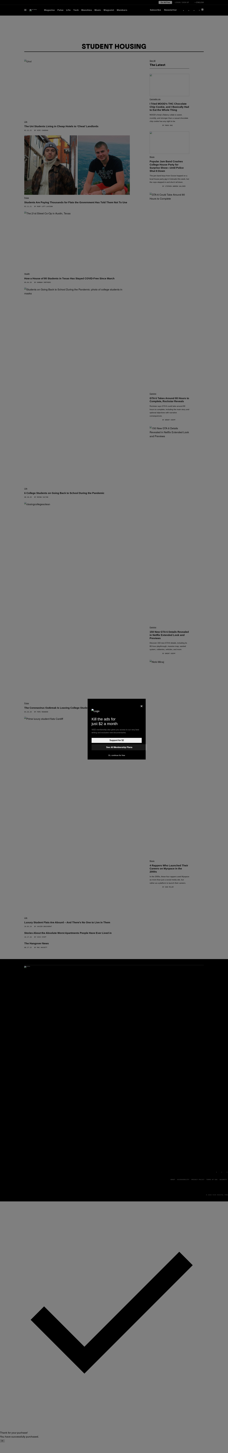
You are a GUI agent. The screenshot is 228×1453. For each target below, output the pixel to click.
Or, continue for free (116, 755)
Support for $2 (117, 740)
